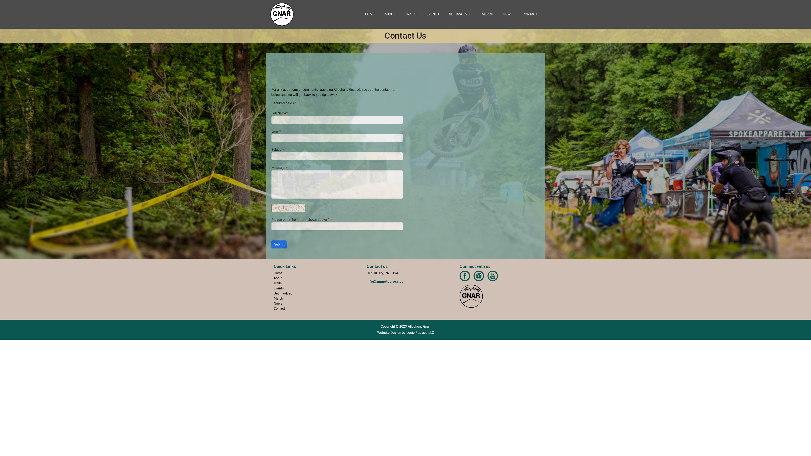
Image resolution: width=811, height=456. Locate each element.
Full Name (279, 113)
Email (276, 131)
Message (279, 168)
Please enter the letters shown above (300, 220)
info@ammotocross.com (387, 282)
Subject (277, 150)
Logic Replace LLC (420, 333)
